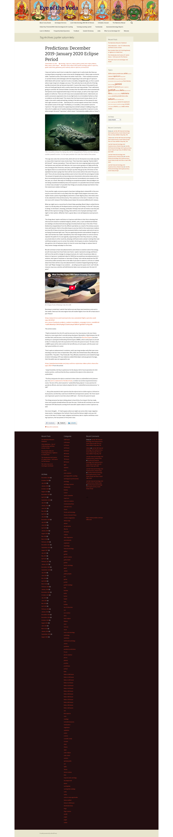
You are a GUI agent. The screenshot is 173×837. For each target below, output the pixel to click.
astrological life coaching (70, 476)
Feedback (76, 31)
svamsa (119, 106)
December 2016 (45, 567)
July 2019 (43, 522)
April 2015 (44, 606)
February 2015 (45, 609)
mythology (67, 635)
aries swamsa (67, 473)
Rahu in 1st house (68, 683)
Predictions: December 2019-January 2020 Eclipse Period (71, 54)
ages (65, 465)
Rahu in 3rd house (68, 688)
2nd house (66, 448)
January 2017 (44, 564)
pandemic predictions (70, 649)
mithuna (119, 93)
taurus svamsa (68, 772)
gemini (65, 554)
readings (66, 719)
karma (65, 596)
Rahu (46, 65)
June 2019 (44, 525)
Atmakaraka (67, 487)
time (65, 775)
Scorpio (66, 741)
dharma (66, 529)
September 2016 (45, 570)
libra (110, 93)
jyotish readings (68, 585)
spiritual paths (67, 761)
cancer (110, 76)
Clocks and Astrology (69, 512)
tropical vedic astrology (70, 778)
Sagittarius (67, 727)
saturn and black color (119, 99)
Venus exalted (67, 800)
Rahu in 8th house (68, 702)
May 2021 (43, 511)
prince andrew (66, 67)
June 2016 (44, 575)
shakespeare (110, 106)
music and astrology (69, 632)
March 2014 (44, 628)
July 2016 (43, 572)
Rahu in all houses (68, 708)
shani (65, 744)
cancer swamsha (68, 495)
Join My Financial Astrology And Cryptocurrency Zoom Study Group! (119, 168)
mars (113, 93)
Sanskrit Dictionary (88, 31)
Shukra (65, 747)
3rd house (66, 451)
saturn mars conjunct (112, 104)
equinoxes (66, 543)
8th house (66, 462)
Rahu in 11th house (69, 677)
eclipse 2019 (66, 65)
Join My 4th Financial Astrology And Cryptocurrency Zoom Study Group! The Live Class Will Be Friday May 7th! (119, 133)
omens (65, 643)
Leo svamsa (67, 613)
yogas (65, 817)
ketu (122, 90)
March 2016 (44, 584)
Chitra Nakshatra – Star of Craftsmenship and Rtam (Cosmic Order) (48, 446)
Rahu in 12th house (69, 680)
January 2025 (44, 486)
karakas (66, 590)
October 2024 (45, 489)
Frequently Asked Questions (62, 31)
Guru (124, 81)
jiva (65, 576)
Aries (65, 470)
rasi (65, 710)
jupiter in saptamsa (124, 87)
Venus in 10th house (69, 803)
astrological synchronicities (71, 478)
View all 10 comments (52, 427)
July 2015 (43, 598)
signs (65, 750)
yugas (65, 819)
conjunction (123, 76)
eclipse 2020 (73, 65)
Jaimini (65, 571)
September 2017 (45, 547)
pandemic (66, 646)
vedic (123, 106)
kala (65, 588)
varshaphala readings (69, 789)
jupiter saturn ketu (50, 67)
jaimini (118, 83)
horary (129, 81)
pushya (66, 669)
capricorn (116, 76)
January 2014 (44, 631)
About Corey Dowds (45, 23)
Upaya (65, 783)
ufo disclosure (85, 67)
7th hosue (66, 456)
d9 (114, 79)
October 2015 (45, 595)
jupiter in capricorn (93, 65)
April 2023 (44, 497)
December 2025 (45, 477)
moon (65, 629)
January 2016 (44, 589)
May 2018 (43, 536)
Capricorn (68, 63)
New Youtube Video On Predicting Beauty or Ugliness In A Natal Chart (49, 452)
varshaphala (67, 786)
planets (66, 660)
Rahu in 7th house (68, 699)
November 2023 (45, 494)
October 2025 (45, 480)
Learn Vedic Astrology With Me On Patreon (82, 23)
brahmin (129, 73)
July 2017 (43, 553)
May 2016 (43, 578)
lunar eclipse (88, 63)
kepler (65, 599)
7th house (66, 459)
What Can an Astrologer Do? (112, 31)
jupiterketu (59, 67)
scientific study (68, 738)
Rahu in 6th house (68, 697)
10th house (67, 439)
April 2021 (44, 514)
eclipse (74, 63)
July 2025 (43, 483)
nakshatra (125, 93)
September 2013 (45, 634)
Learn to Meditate (45, 31)
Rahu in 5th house (68, 694)
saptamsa (66, 730)
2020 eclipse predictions (116, 73)
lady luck (126, 90)
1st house (66, 445)
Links (98, 31)
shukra (116, 106)
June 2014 (44, 626)
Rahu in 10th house (69, 674)
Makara (94, 63)
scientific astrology (120, 104)
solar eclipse (55, 65)
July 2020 (43, 517)
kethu (118, 90)
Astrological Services (60, 23)
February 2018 (45, 542)
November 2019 (45, 519)
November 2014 (45, 617)
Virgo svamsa (67, 811)
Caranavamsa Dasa (69, 504)
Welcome (126, 31)
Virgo (65, 808)
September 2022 (45, 500)
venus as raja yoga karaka (71, 797)
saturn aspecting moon (112, 102)
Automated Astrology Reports (114, 27)
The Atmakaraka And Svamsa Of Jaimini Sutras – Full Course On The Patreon (49, 459)
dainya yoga (67, 520)
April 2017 (44, 558)
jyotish (82, 63)
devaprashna (67, 526)
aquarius (66, 467)
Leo (65, 610)
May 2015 (43, 603)
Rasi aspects (67, 713)
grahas (65, 562)
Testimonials (98, 27)
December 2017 (45, 544)
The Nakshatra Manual (119, 23)
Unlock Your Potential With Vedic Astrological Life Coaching (56, 27)
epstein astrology (82, 65)
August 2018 (44, 533)
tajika (65, 766)
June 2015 (44, 600)
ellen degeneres (68, 537)
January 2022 (44, 505)
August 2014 (44, 623)
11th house (67, 442)
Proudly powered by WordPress (48, 833)
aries (126, 73)
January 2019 (44, 531)
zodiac (110, 109)
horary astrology (111, 84)
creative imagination (69, 518)
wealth (65, 814)
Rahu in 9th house (68, 705)
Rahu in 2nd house (68, 685)
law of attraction (68, 607)
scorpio (127, 104)
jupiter (78, 63)
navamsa (110, 96)
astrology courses (69, 484)
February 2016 (45, 586)
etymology (67, 546)
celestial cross (68, 506)
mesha (115, 93)
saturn (50, 65)
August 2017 (44, 550)
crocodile (111, 79)
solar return (67, 755)
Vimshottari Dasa (68, 806)
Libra (65, 615)
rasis (65, 716)
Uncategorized (68, 780)
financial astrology (69, 548)
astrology (62, 63)
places (65, 657)
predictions (121, 96)
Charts (65, 509)
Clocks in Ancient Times (70, 515)
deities (66, 523)
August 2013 (44, 637)
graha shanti (67, 560)
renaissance (67, 724)
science (66, 736)
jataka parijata (67, 574)
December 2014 (45, 614)
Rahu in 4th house (68, 691)
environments (67, 540)
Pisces (65, 652)
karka (65, 593)
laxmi (129, 90)
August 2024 (44, 491)
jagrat (65, 568)
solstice (66, 758)
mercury (66, 627)
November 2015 (45, 592)
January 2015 (44, 612)
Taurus (65, 769)
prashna (114, 96)
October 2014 (45, 620)
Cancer (66, 492)
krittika (66, 604)
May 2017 (43, 556)
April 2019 (44, 528)
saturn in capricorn (75, 67)
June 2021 (44, 508)
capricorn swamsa (69, 501)
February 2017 (45, 561)
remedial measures (69, 722)
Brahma (66, 490)
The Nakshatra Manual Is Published (117, 43)
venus (127, 106)
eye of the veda (120, 81)
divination (66, 532)
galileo (65, 551)
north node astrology (69, 641)
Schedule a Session (103, 23)
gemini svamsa (68, 557)
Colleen (110, 137)
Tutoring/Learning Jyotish (84, 27)
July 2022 (43, 503)
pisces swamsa (68, 655)
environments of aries (112, 81)
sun (65, 764)
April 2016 (44, 581)
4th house (66, 453)
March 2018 (44, 539)
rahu (126, 96)
